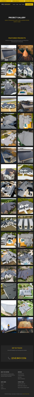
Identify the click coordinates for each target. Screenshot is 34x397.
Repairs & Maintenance (21, 378)
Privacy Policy (27, 393)
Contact (23, 4)
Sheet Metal (20, 377)
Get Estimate (29, 4)
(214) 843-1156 (18, 358)
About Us (2, 383)
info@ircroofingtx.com (23, 385)
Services (14, 4)
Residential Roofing (21, 373)
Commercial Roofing (21, 375)
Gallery (17, 4)
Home (23, 393)
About (20, 4)
